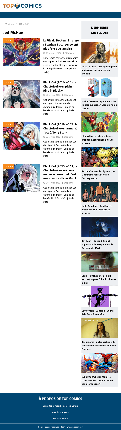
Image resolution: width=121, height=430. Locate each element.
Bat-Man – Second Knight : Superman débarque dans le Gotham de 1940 (97, 244)
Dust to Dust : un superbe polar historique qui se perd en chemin (99, 70)
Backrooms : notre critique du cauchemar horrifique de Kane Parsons (98, 345)
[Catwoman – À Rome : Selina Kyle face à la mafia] (99, 296)
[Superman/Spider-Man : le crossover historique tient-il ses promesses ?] (99, 363)
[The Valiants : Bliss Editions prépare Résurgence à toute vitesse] (99, 122)
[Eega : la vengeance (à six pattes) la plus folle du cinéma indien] (99, 262)
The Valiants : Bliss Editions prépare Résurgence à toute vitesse (97, 140)
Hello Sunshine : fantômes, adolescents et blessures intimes (96, 210)
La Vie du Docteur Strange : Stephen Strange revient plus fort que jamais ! (61, 44)
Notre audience (60, 418)
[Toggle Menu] (60, 15)
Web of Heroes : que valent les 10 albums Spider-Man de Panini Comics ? (99, 105)
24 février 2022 (53, 182)
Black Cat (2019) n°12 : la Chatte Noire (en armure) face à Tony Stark (60, 128)
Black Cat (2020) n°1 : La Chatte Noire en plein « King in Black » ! (60, 86)
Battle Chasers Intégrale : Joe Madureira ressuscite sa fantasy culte (98, 175)
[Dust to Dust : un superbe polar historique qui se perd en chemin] (99, 52)
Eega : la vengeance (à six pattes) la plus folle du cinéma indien (98, 279)
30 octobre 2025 (53, 53)
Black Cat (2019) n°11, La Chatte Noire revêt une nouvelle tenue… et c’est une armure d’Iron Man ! (60, 172)
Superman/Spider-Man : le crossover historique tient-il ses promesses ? (97, 380)
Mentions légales (60, 412)
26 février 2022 (53, 94)
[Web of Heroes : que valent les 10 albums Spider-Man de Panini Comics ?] (99, 87)
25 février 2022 (53, 136)
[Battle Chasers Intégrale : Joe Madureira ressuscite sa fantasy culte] (99, 157)
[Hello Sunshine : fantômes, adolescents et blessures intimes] (99, 192)
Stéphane (69, 53)
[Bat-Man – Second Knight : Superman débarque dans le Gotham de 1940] (99, 227)
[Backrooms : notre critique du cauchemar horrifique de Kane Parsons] (99, 328)
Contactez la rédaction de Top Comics (60, 405)
